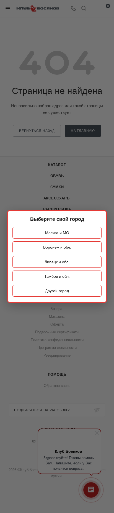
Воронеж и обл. (57, 247)
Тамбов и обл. (57, 276)
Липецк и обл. (57, 262)
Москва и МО (57, 233)
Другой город (57, 291)
